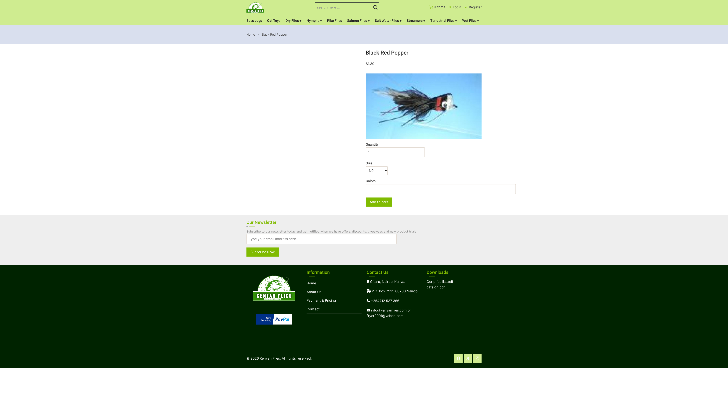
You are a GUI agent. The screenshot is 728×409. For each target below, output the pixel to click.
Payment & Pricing (321, 300)
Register (475, 7)
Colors (371, 181)
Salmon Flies (357, 20)
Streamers (415, 20)
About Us (314, 292)
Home (250, 34)
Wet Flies (469, 20)
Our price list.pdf (440, 282)
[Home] (255, 7)
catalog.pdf (436, 287)
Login (456, 7)
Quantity (372, 144)
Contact (313, 309)
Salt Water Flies (387, 20)
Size (369, 163)
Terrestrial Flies (442, 20)
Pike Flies (334, 20)
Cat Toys (273, 20)
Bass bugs (254, 20)
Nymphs (313, 20)
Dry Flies (292, 20)
